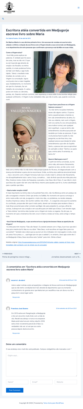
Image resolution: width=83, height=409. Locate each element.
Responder (16, 297)
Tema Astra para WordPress (53, 403)
